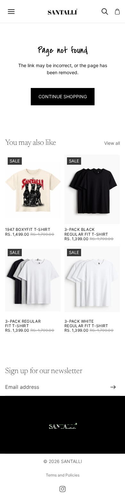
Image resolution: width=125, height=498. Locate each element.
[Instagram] (62, 489)
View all (112, 143)
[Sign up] (113, 387)
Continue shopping (62, 96)
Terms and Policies (62, 475)
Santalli (71, 461)
